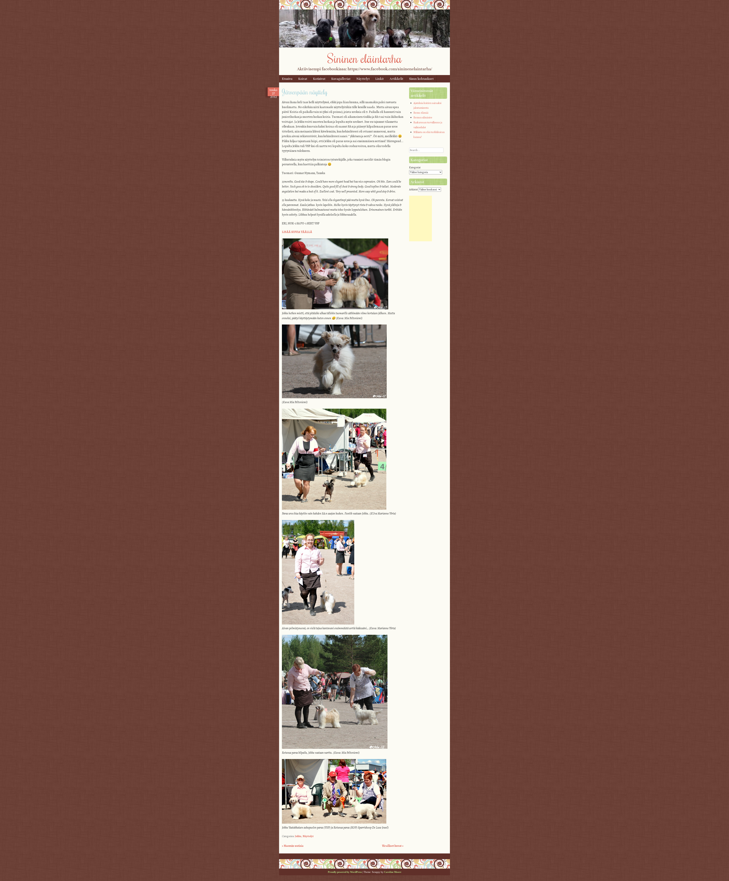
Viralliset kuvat (392, 846)
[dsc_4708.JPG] (318, 623)
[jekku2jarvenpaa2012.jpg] (335, 308)
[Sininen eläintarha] (364, 46)
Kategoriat (415, 167)
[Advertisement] (420, 218)
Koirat (302, 79)
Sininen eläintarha (364, 58)
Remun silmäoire (422, 117)
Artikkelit (396, 79)
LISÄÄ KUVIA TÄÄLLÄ (297, 232)
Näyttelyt (363, 79)
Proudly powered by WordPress (345, 872)
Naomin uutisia (292, 846)
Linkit (379, 79)
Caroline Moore (392, 872)
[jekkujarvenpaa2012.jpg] (334, 397)
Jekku (298, 836)
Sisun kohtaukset (421, 79)
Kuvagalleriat (340, 79)
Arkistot (413, 189)
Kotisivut (319, 79)
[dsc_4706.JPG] (334, 509)
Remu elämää (420, 113)
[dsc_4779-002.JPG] (334, 823)
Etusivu (287, 79)
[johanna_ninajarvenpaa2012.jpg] (334, 748)
